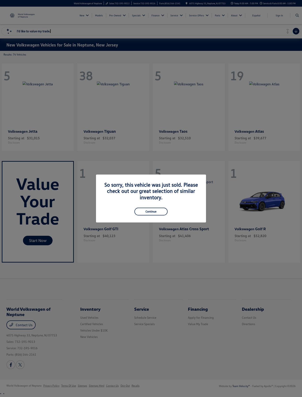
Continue (151, 211)
